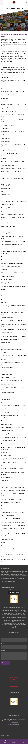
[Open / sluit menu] (26, 2)
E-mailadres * (4, 643)
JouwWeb (7, 735)
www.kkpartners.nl (14, 686)
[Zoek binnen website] (1, 2)
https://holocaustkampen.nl (14, 724)
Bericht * (3, 650)
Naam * (2, 637)
